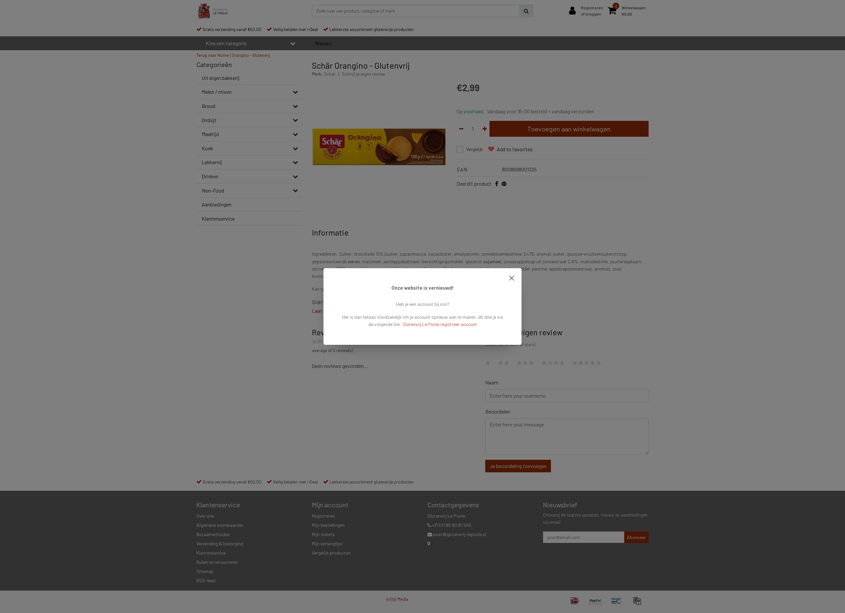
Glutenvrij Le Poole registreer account (440, 324)
